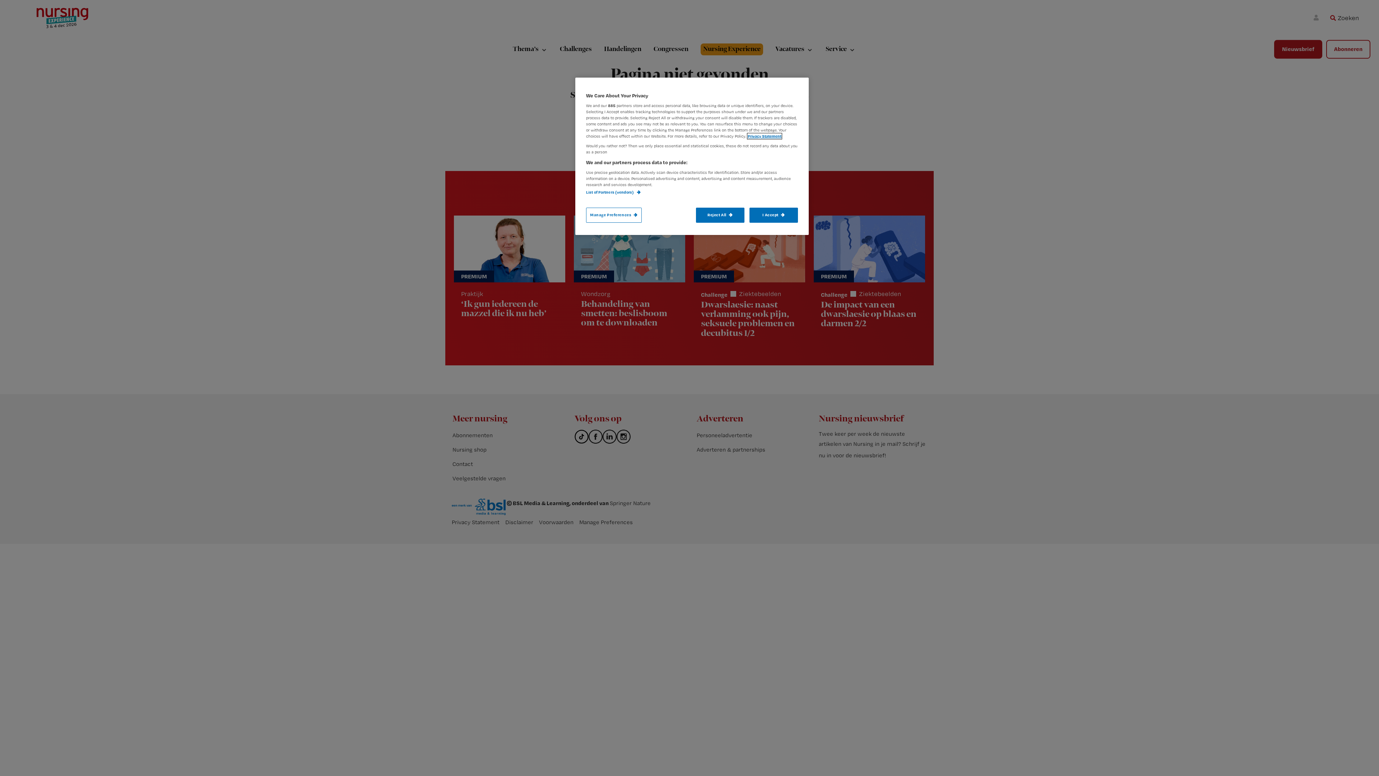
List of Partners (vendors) (610, 192)
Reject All (716, 214)
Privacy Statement (764, 136)
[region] (692, 156)
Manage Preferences (610, 214)
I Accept (770, 214)
